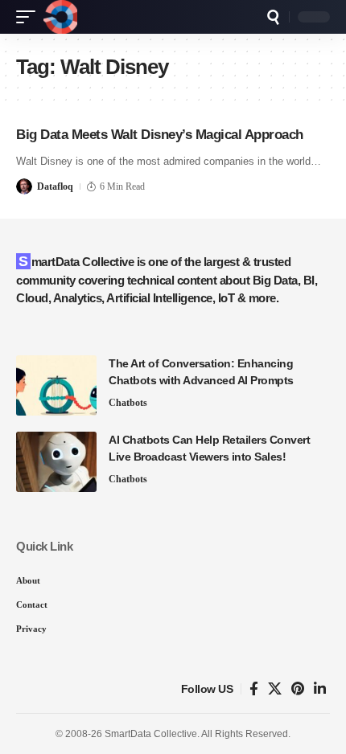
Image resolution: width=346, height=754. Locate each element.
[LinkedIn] (320, 689)
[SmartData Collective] (60, 17)
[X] (275, 689)
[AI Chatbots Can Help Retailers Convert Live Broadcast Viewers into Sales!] (56, 462)
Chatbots (128, 402)
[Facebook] (253, 689)
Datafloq (55, 186)
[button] (29, 17)
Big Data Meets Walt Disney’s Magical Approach (159, 134)
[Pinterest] (297, 689)
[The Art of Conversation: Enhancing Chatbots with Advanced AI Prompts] (56, 385)
